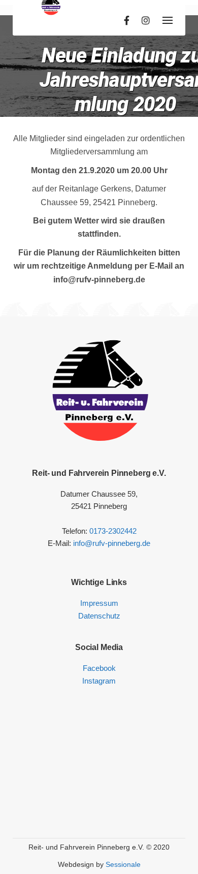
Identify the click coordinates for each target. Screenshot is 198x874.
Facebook (99, 668)
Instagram (99, 680)
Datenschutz (99, 615)
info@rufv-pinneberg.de (111, 543)
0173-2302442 (113, 531)
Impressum (99, 603)
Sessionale (123, 864)
